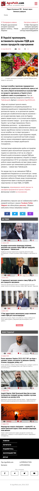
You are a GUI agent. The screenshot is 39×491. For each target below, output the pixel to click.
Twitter (30, 203)
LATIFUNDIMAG (25, 465)
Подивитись (8, 449)
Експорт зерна (27, 9)
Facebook (24, 203)
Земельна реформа (19, 11)
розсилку (23, 205)
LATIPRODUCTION (26, 462)
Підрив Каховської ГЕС (14, 9)
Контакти (4, 465)
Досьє (5, 457)
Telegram (4, 205)
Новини (6, 441)
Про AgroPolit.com (7, 462)
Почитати (7, 445)
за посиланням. (21, 192)
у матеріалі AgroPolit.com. (26, 100)
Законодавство (9, 453)
